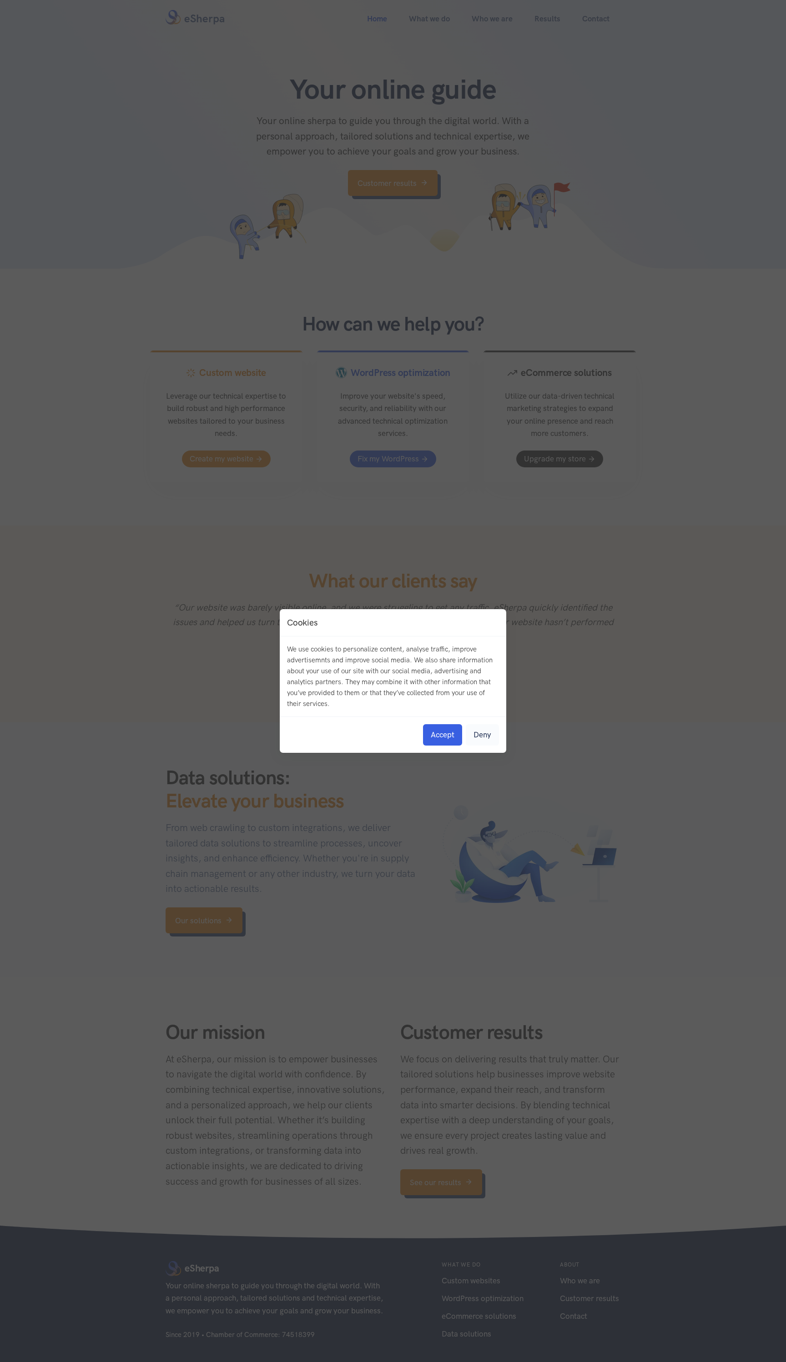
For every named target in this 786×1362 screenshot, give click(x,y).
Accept (442, 734)
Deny (482, 734)
